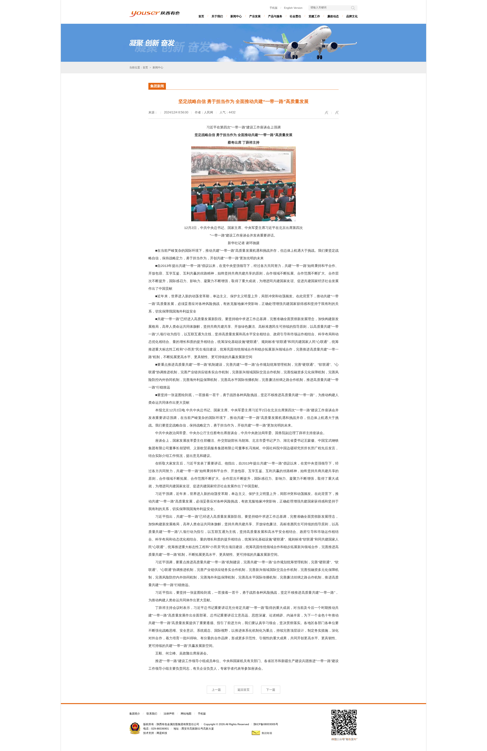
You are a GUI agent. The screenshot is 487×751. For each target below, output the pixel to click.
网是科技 (162, 732)
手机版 (274, 7)
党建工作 (314, 16)
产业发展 (255, 16)
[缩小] (326, 113)
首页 (201, 16)
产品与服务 (275, 16)
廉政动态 (333, 16)
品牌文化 (352, 16)
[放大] (337, 113)
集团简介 (134, 713)
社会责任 (295, 16)
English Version (293, 7)
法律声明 (169, 713)
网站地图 (186, 713)
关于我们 (217, 16)
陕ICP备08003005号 (266, 724)
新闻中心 (236, 16)
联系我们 (151, 713)
